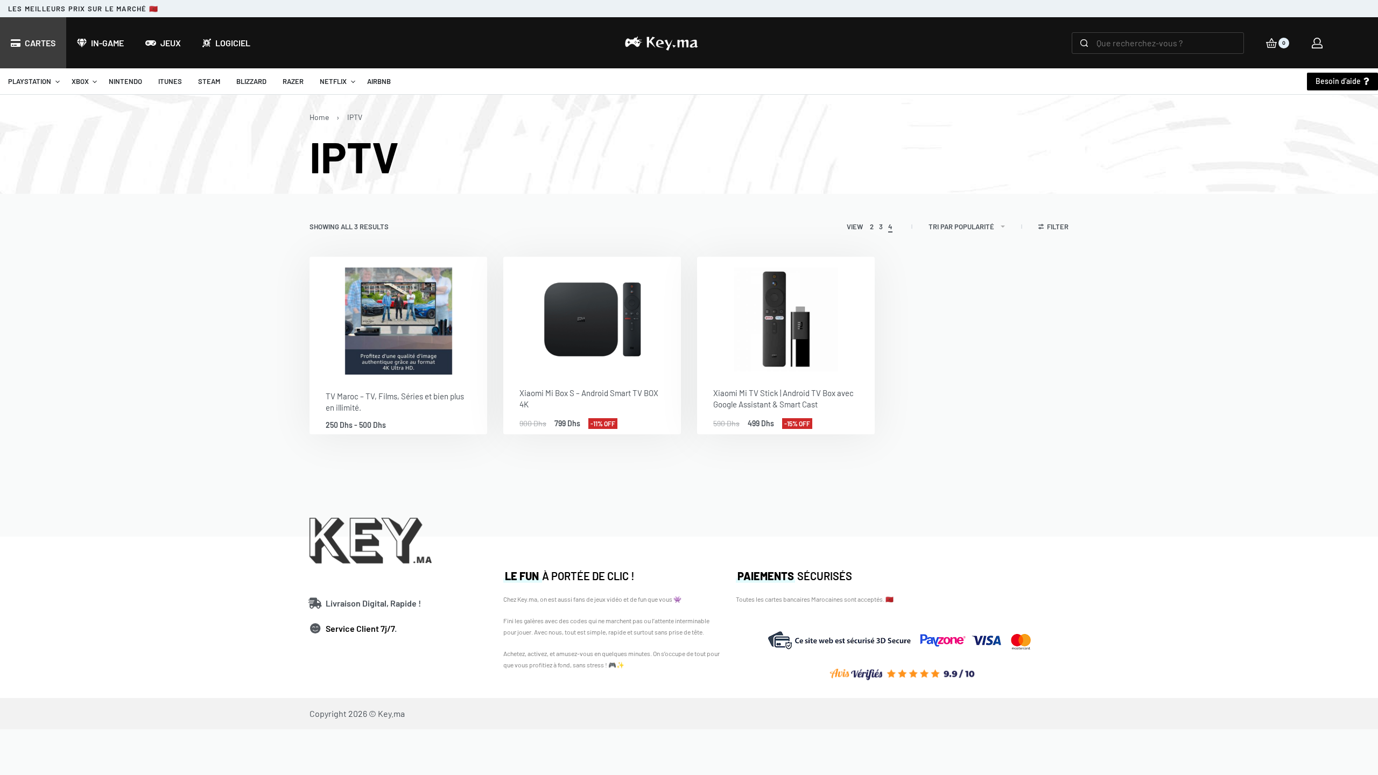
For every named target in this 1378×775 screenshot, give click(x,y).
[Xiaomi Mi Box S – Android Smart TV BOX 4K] (592, 314)
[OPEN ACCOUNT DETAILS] (1317, 43)
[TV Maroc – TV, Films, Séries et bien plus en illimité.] (398, 316)
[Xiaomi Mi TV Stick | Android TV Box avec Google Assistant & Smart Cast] (786, 314)
